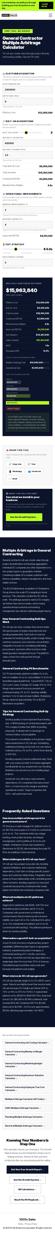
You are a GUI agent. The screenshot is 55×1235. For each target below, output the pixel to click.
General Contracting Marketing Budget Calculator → (23, 1065)
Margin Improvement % (15, 204)
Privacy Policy (31, 1224)
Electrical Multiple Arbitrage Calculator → (25, 1126)
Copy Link (15, 464)
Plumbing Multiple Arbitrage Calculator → (25, 1117)
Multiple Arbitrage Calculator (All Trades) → (26, 1099)
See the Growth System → (24, 517)
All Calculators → (27, 1189)
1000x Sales (27, 1219)
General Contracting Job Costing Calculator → (27, 1042)
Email (13, 478)
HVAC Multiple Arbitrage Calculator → (23, 1108)
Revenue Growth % (13, 219)
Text (31, 464)
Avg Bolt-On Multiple (14, 149)
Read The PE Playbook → (27, 1199)
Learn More (46, 5)
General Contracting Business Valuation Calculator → (24, 1076)
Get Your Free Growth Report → (27, 1169)
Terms (20, 1224)
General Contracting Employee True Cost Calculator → (25, 1088)
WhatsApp (15, 471)
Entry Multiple (11, 96)
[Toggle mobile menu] (50, 15)
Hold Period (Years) (13, 257)
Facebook (34, 471)
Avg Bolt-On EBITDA (13, 138)
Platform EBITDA (11, 84)
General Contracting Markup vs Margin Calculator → (23, 1053)
